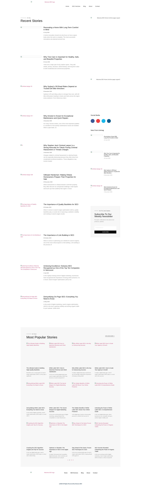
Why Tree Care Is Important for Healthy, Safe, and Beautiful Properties (61, 58)
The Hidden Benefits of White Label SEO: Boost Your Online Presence (81, 409)
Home (67, 6)
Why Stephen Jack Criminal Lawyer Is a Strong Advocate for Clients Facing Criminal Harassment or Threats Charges (60, 147)
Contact (97, 6)
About (90, 6)
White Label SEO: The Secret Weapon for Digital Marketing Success (58, 409)
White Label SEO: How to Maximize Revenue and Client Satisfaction (58, 369)
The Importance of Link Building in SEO (58, 235)
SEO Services (76, 6)
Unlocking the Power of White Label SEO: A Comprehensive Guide (103, 409)
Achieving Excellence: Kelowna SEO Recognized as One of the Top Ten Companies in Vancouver (61, 268)
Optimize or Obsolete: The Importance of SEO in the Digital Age (58, 449)
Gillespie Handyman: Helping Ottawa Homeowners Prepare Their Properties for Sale (59, 177)
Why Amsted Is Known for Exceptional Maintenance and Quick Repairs (58, 117)
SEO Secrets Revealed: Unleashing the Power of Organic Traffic (104, 449)
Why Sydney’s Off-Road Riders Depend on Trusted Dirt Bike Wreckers (60, 87)
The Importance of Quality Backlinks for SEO (60, 204)
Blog (84, 6)
